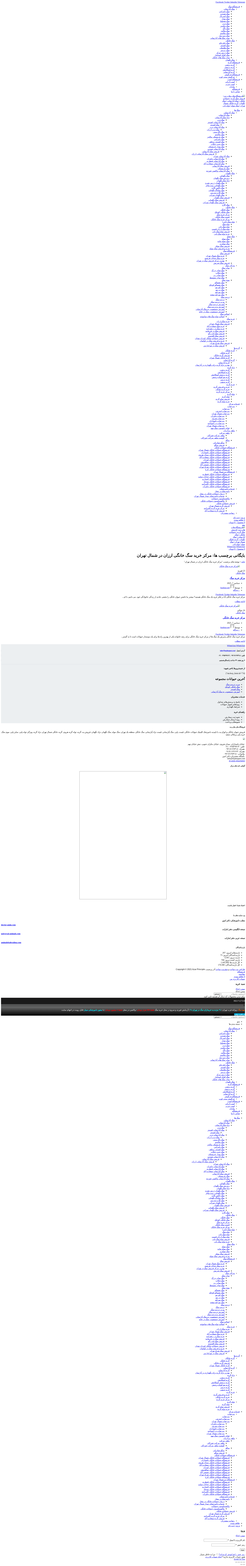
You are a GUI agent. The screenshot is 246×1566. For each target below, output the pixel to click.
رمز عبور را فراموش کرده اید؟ (232, 1554)
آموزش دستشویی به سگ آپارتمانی (225, 692)
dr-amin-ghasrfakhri (237, 761)
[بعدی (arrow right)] (241, 1564)
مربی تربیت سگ (233, 684)
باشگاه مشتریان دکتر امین (233, 756)
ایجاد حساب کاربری (213, 1557)
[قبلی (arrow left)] (244, 1564)
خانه (243, 562)
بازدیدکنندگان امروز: (231, 955)
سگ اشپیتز (235, 689)
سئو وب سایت (222, 969)
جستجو (217, 994)
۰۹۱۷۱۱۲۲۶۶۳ (231, 751)
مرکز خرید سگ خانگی (234, 617)
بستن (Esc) (240, 989)
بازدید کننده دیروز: (232, 960)
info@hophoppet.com (227, 651)
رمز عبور (240, 1545)
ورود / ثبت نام (234, 1526)
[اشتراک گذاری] (241, 1562)
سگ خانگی (240, 573)
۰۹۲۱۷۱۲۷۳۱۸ (231, 749)
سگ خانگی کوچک (232, 687)
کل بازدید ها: (234, 962)
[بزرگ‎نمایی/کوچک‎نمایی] (236, 1562)
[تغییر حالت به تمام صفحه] (239, 1562)
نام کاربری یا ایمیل (236, 1540)
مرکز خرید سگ (237, 578)
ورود (242, 1550)
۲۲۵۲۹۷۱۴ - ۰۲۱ (232, 746)
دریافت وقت (239, 1014)
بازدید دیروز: (234, 957)
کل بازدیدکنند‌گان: (232, 965)
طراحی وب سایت (237, 969)
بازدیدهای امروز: (232, 953)
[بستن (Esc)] (244, 1562)
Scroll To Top (239, 1559)
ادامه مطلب (240, 601)
